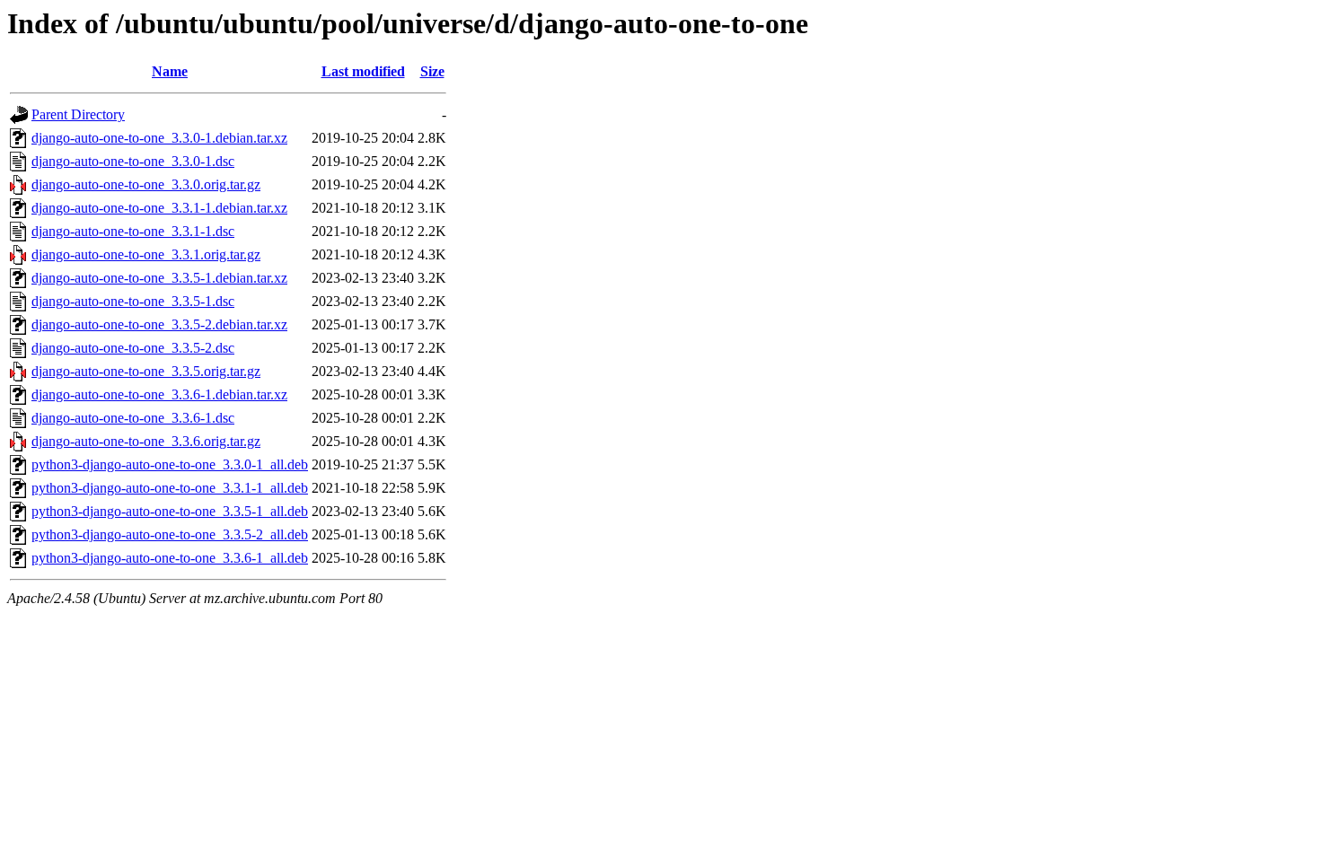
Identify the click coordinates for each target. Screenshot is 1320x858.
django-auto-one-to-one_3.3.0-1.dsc (132, 161)
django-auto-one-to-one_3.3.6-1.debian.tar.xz (159, 394)
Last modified (363, 71)
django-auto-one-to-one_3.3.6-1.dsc (132, 417)
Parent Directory (78, 114)
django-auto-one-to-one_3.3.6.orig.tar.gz (145, 441)
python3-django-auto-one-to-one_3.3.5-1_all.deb (169, 511)
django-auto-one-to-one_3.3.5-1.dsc (132, 301)
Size (432, 71)
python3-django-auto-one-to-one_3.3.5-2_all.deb (169, 534)
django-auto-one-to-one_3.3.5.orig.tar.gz (145, 371)
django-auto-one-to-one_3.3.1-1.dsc (132, 231)
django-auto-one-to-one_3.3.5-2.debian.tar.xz (159, 324)
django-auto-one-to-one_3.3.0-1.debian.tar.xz (159, 137)
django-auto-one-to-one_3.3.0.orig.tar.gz (145, 184)
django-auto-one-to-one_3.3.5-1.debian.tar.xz (159, 277)
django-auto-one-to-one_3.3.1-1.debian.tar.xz (159, 207)
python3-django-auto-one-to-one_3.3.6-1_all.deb (169, 557)
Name (170, 71)
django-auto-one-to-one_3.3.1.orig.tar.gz (145, 254)
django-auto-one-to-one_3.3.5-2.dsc (132, 347)
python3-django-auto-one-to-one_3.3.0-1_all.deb (169, 464)
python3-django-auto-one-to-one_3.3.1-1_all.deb (169, 487)
